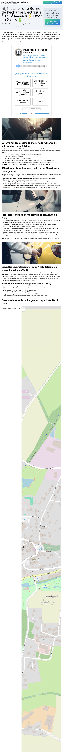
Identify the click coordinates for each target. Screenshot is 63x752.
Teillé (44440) (20, 27)
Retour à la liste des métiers (32, 108)
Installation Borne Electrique (10, 24)
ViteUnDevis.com (38, 113)
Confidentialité (24, 113)
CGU (20, 113)
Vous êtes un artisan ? (45, 113)
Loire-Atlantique (8, 27)
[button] (41, 548)
